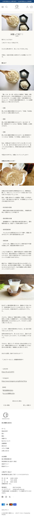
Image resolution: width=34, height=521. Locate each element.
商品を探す (5, 431)
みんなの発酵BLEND (8, 393)
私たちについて (6, 441)
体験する (4, 438)
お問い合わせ (5, 451)
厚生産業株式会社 (8, 390)
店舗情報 (4, 443)
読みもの (4, 446)
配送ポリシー (5, 466)
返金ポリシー (5, 464)
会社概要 (4, 456)
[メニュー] (2, 7)
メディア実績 (5, 448)
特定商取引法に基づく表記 (9, 461)
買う (3, 433)
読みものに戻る (17, 401)
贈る (3, 436)
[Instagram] (6, 497)
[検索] (6, 7)
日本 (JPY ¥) (4, 509)
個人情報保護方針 (7, 459)
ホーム (3, 428)
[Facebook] (2, 497)
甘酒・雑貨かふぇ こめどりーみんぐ (14, 513)
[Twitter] (10, 497)
